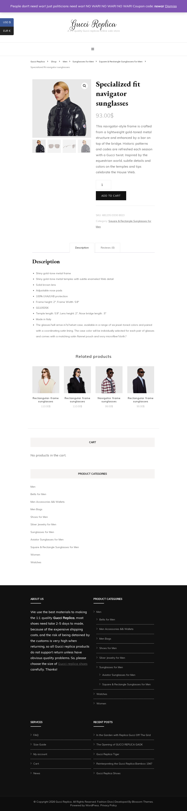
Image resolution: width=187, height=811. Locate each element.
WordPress (92, 805)
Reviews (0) (108, 247)
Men (32, 486)
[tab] (82, 248)
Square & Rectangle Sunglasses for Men (54, 547)
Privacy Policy (108, 805)
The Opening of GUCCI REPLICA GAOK (119, 744)
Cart (36, 763)
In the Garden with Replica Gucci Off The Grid (123, 735)
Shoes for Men (39, 517)
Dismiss (171, 6)
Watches (35, 562)
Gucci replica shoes (72, 664)
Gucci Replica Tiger (107, 754)
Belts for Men (38, 494)
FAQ (36, 735)
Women (35, 554)
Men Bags (36, 509)
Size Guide (39, 744)
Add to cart (111, 195)
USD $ (8, 23)
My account (40, 754)
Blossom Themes (142, 801)
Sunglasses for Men (42, 532)
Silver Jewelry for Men (43, 524)
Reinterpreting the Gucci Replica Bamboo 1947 (124, 763)
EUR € (8, 31)
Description (82, 247)
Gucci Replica (93, 24)
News (36, 773)
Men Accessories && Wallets (47, 501)
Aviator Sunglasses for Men (47, 539)
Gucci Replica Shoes (108, 773)
